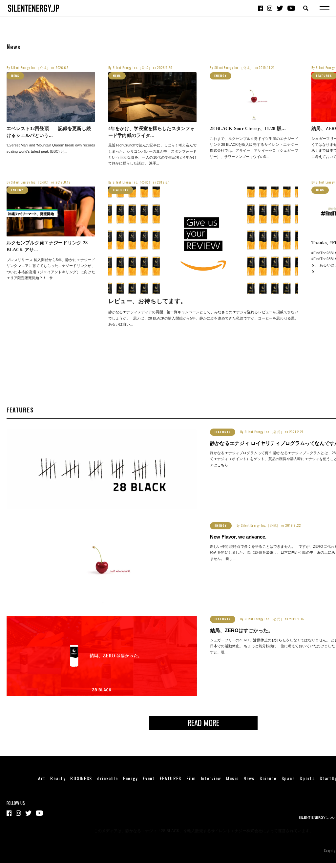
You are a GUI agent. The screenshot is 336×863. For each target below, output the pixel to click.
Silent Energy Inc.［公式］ (30, 67)
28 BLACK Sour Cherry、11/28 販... (248, 128)
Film (191, 778)
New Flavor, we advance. (238, 537)
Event (149, 778)
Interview (211, 778)
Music (232, 778)
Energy (220, 75)
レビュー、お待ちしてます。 (147, 301)
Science (268, 778)
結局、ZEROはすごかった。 (241, 630)
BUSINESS (81, 778)
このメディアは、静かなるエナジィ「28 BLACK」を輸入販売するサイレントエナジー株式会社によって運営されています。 (203, 831)
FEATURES (121, 190)
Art (41, 778)
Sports (307, 778)
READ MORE (203, 722)
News (15, 75)
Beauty (57, 778)
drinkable (107, 778)
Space (288, 778)
